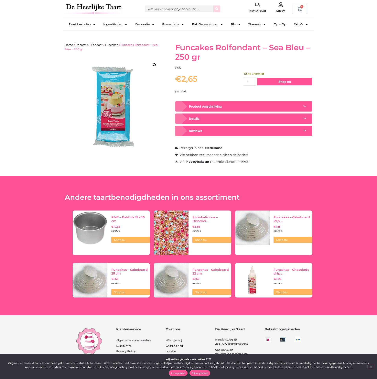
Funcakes (111, 45)
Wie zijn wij (174, 340)
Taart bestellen (80, 24)
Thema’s (254, 24)
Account (280, 10)
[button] (154, 65)
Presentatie (170, 24)
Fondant (96, 45)
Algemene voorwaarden (133, 340)
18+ (233, 24)
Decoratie (142, 24)
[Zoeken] (216, 8)
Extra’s (298, 24)
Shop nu (284, 82)
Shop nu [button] (119, 240)
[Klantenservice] (257, 4)
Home (69, 45)
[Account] (280, 4)
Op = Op (280, 24)
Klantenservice (257, 10)
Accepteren (178, 373)
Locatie (171, 351)
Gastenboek (174, 346)
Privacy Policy (126, 351)
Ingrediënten (113, 24)
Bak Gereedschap (205, 24)
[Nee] (370, 366)
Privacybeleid (199, 373)
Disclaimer (123, 346)
